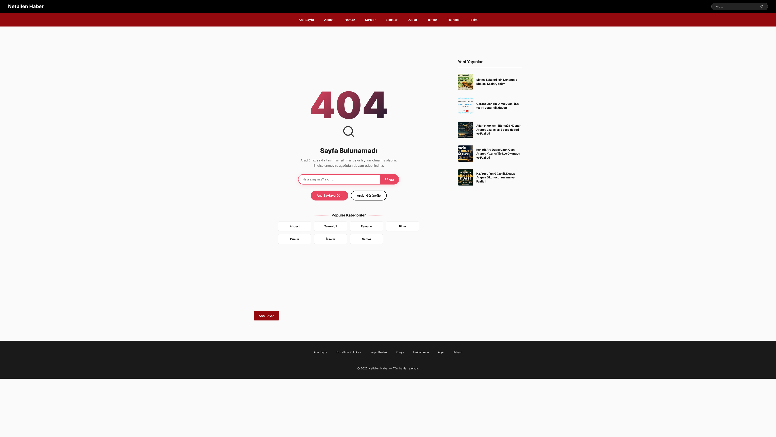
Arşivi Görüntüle (369, 195)
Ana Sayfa (266, 316)
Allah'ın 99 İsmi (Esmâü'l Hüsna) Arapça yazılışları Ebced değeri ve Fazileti (498, 129)
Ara (391, 179)
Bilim (402, 226)
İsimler (330, 239)
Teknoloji (330, 226)
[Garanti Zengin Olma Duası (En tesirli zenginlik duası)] (466, 106)
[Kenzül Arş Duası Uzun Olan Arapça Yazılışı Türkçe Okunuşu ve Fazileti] (466, 153)
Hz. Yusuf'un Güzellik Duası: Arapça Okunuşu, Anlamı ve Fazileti (495, 177)
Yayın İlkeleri (378, 352)
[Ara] (762, 6)
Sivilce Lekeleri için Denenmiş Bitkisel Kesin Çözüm (496, 81)
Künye (400, 352)
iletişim (457, 352)
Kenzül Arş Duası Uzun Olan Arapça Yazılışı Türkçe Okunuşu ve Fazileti (498, 153)
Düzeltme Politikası (348, 352)
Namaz (366, 239)
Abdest (295, 226)
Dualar (294, 239)
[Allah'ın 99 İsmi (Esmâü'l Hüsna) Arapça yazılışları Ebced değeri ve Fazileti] (466, 130)
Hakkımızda (421, 352)
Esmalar (366, 226)
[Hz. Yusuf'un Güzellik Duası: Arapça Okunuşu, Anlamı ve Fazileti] (466, 177)
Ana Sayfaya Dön (329, 195)
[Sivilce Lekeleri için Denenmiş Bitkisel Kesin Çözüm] (466, 82)
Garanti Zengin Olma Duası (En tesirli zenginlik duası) (497, 105)
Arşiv (441, 352)
